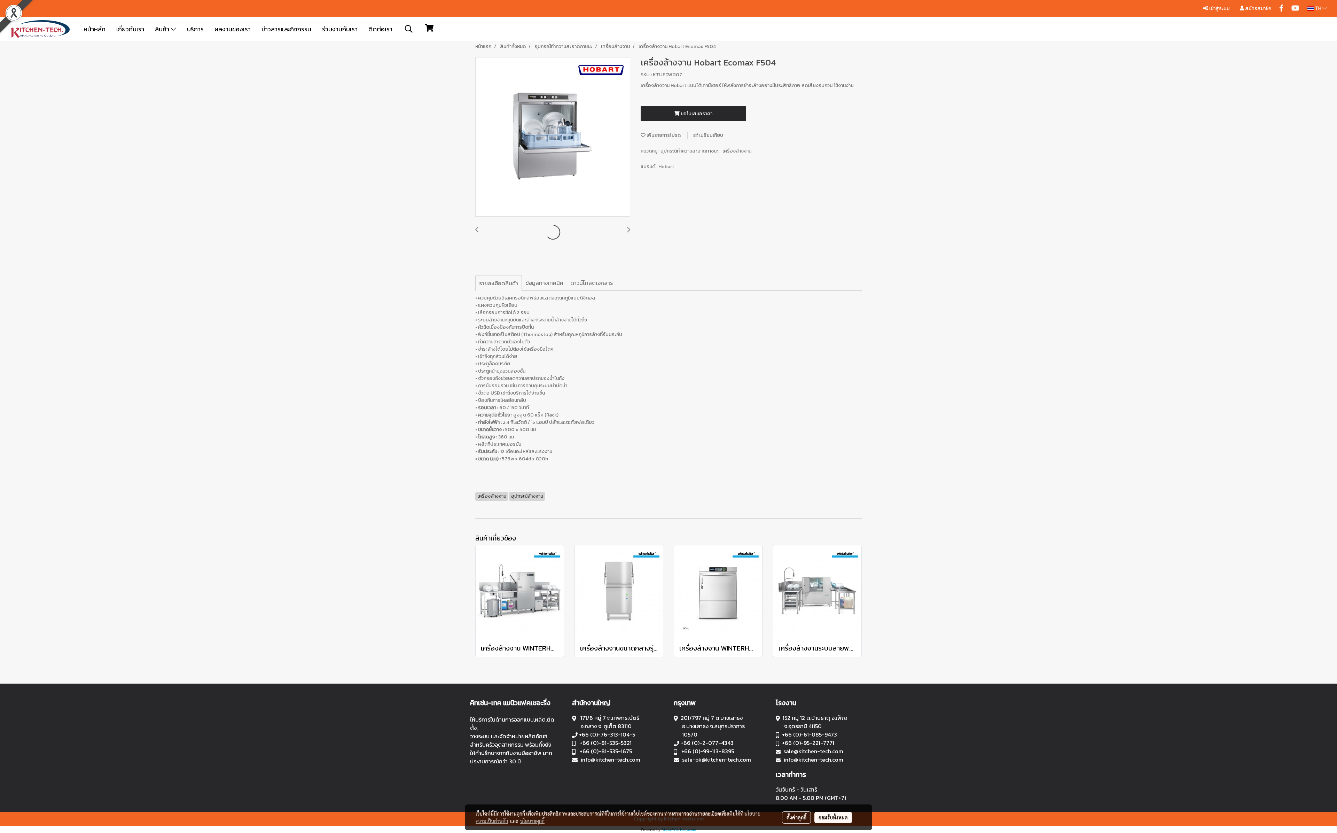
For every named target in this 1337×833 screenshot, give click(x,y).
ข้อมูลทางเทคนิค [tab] (544, 283)
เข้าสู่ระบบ (1219, 8)
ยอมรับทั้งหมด (833, 817)
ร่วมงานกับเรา (340, 29)
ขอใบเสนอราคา (696, 113)
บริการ (195, 29)
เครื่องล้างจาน (736, 151)
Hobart (666, 166)
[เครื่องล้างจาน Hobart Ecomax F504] (553, 137)
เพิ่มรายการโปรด (663, 135)
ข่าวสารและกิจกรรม (286, 29)
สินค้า (163, 29)
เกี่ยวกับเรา (130, 29)
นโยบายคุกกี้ (532, 821)
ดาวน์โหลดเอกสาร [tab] (591, 283)
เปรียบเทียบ (710, 135)
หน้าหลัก (94, 29)
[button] (408, 29)
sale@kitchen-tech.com (813, 751)
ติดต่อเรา (380, 29)
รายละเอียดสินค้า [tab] (498, 283)
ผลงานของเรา (232, 29)
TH (1318, 8)
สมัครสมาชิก (1257, 8)
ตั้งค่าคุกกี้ (796, 817)
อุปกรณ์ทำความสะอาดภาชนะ (689, 151)
